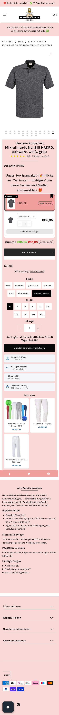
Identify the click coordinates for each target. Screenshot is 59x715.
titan (11, 293)
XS (10, 306)
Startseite (7, 42)
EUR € (7, 675)
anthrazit (48, 285)
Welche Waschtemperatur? (18, 569)
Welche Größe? (12, 566)
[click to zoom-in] (50, 54)
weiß (8, 285)
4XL (25, 314)
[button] (20, 223)
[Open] (8, 707)
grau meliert (33, 285)
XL (40, 306)
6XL (41, 314)
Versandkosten (37, 271)
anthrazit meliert (41, 293)
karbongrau (23, 293)
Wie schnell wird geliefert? (17, 572)
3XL (17, 314)
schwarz (19, 285)
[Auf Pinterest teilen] (48, 473)
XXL (48, 306)
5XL (33, 314)
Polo (20, 42)
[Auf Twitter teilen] (29, 473)
